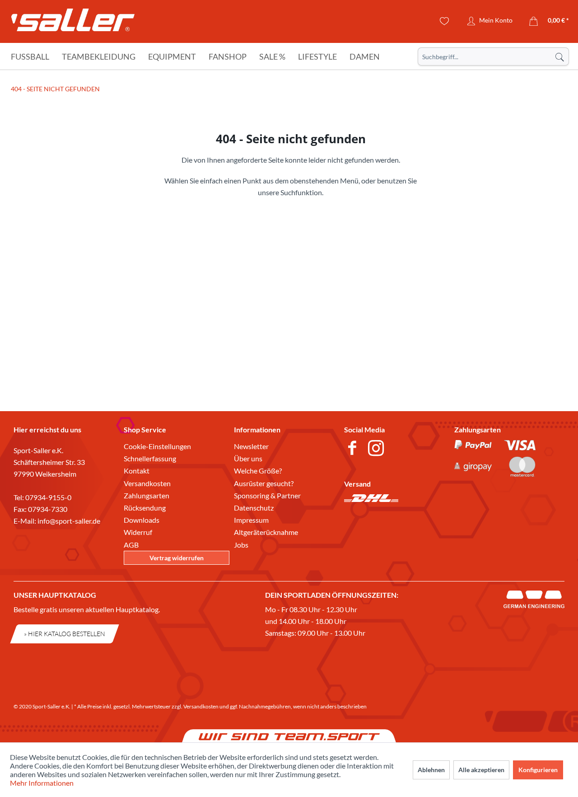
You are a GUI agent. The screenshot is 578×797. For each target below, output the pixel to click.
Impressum (251, 520)
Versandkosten (147, 483)
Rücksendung (145, 507)
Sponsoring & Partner (267, 495)
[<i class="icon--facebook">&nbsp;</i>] (354, 449)
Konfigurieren (538, 770)
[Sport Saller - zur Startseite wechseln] (73, 22)
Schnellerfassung (150, 458)
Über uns (248, 458)
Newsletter (251, 446)
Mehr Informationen (42, 782)
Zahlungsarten (146, 495)
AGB (131, 544)
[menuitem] (493, 56)
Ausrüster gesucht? (264, 483)
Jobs (241, 544)
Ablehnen (431, 770)
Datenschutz (254, 507)
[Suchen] (559, 56)
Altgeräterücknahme (266, 532)
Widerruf (138, 532)
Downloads (141, 520)
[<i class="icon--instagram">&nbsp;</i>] (377, 449)
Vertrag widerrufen (176, 558)
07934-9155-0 (48, 497)
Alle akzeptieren (481, 770)
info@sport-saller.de (68, 520)
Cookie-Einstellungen (157, 446)
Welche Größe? (258, 470)
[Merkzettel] (444, 21)
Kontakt (136, 470)
